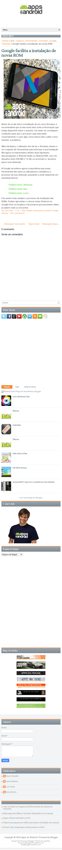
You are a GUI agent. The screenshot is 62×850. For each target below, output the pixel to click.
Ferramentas (31, 41)
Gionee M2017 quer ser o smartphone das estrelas (34, 482)
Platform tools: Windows (20, 185)
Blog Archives (30, 387)
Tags (17, 387)
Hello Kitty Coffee (20, 453)
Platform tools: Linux (19, 193)
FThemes (23, 841)
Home (5, 41)
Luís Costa (10, 787)
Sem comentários (17, 213)
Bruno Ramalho (12, 776)
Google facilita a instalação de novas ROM (28, 53)
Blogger (39, 498)
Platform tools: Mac (18, 189)
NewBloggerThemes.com (31, 845)
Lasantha (46, 841)
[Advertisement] (31, 20)
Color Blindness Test (21, 397)
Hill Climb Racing (20, 468)
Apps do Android (29, 837)
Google (52, 41)
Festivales (17, 425)
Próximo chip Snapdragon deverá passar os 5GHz (24, 827)
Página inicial (33, 224)
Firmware (43, 41)
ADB (12, 41)
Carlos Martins (12, 781)
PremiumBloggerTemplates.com (31, 843)
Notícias (6, 44)
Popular (7, 387)
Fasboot (20, 41)
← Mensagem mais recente (13, 224)
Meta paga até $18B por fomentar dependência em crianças (28, 813)
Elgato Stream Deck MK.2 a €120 (16, 818)
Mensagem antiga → (51, 224)
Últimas (16, 411)
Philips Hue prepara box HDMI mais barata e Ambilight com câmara (31, 823)
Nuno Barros (11, 792)
